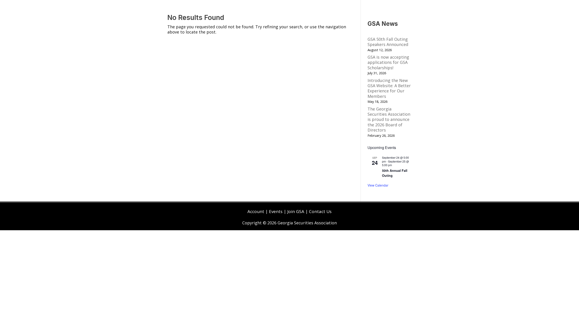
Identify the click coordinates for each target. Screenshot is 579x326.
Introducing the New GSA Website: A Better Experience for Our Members (389, 88)
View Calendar (378, 185)
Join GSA (295, 211)
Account (255, 211)
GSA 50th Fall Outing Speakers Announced (388, 41)
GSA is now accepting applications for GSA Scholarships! (388, 62)
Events (275, 211)
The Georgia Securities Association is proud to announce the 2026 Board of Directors (389, 119)
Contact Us (320, 211)
